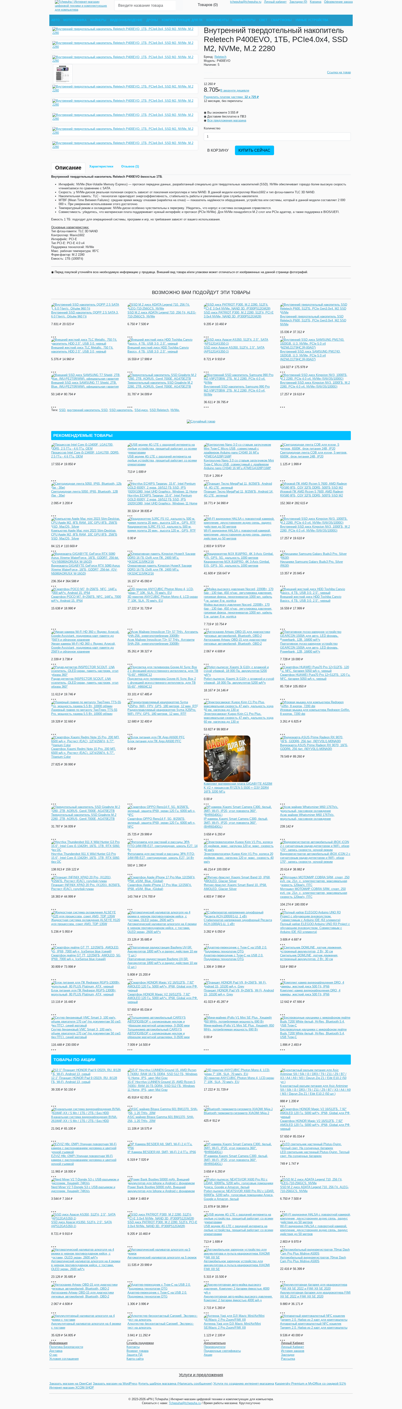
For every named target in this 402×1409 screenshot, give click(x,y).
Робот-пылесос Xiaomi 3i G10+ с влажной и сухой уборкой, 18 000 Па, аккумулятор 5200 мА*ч (239, 680)
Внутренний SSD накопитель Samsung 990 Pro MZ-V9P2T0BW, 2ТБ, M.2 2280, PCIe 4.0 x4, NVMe (237, 390)
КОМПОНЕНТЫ (217, 20)
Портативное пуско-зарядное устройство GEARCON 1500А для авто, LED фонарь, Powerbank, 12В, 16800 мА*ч (309, 647)
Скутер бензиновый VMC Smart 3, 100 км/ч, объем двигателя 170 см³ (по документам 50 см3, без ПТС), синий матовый (86, 1033)
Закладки (287, 1355)
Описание (68, 168)
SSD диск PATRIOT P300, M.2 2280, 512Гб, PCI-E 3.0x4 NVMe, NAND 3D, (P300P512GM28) (239, 314)
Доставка (55, 1351)
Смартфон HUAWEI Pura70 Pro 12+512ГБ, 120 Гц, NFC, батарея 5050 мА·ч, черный (315, 676)
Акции (208, 1355)
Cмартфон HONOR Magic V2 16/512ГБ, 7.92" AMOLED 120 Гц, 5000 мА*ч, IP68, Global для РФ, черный (162, 998)
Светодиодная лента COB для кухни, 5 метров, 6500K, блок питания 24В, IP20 (313, 454)
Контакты (133, 1347)
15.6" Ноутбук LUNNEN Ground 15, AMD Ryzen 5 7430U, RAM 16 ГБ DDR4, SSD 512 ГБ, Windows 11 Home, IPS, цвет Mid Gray (161, 1086)
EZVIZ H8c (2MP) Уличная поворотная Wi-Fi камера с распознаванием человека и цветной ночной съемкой (83, 1160)
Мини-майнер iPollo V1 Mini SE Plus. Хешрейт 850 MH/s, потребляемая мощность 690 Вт (239, 1027)
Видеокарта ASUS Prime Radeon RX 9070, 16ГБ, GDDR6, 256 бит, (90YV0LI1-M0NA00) (314, 747)
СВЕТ (263, 20)
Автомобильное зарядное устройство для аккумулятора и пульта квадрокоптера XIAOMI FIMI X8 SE (237, 1265)
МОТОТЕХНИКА (75, 20)
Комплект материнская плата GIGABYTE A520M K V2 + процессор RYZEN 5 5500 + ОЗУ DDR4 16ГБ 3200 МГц (238, 787)
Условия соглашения (64, 1358)
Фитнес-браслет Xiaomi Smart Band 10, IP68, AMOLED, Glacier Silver (235, 887)
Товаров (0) (208, 5)
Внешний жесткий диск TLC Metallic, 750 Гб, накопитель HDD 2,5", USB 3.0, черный (82, 349)
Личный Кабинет (292, 1347)
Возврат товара (137, 1351)
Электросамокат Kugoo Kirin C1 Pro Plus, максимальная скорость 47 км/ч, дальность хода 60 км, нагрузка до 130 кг (238, 717)
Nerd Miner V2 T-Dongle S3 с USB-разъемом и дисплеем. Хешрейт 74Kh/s (83, 1189)
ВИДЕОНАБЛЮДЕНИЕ (126, 20)
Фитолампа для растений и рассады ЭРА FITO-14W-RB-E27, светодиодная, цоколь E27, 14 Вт (161, 856)
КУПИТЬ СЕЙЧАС (254, 150)
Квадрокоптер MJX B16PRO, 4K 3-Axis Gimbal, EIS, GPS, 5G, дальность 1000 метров (237, 563)
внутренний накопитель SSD (87, 410)
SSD (62, 410)
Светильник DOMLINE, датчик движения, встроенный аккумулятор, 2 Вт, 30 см (309, 957)
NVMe (175, 410)
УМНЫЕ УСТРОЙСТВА (311, 20)
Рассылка (288, 1358)
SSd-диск (141, 410)
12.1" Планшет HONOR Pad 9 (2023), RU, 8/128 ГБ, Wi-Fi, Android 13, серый (84, 1080)
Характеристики (101, 166)
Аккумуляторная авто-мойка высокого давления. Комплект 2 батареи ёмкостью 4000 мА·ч (238, 1298)
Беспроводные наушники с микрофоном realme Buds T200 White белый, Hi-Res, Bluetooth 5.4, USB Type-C (313, 1033)
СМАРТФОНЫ (281, 20)
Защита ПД (134, 1355)
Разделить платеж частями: (231, 97)
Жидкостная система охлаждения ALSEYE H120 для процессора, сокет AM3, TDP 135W (85, 922)
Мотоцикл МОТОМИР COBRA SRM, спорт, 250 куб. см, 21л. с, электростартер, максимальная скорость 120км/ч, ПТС (313, 893)
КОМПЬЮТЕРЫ (243, 20)
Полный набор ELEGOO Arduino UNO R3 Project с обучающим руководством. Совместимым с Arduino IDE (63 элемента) (315, 928)
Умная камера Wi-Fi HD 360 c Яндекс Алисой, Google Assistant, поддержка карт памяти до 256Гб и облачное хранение (83, 647)
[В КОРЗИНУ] (51, 372)
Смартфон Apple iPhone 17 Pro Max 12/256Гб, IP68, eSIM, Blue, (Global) (159, 887)
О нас (53, 1355)
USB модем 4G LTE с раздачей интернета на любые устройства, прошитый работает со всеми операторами (162, 460)
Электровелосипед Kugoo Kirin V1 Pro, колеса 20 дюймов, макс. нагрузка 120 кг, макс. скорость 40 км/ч (239, 857)
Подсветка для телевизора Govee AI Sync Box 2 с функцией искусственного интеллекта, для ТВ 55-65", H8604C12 (161, 682)
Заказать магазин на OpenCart (70, 1383)
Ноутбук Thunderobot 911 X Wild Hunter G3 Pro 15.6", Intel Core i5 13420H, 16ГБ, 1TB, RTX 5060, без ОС (85, 857)
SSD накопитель (121, 410)
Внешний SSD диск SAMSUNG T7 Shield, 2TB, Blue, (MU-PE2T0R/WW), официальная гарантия (85, 384)
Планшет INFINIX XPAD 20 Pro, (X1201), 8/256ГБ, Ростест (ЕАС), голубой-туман (86, 887)
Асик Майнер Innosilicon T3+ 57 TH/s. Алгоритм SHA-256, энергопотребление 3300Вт (160, 641)
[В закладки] (206, 72)
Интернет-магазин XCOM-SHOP (71, 1387)
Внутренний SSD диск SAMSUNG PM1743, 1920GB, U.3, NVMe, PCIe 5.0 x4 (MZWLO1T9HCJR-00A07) (310, 355)
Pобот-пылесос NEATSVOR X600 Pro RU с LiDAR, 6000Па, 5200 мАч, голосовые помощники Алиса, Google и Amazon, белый (239, 1195)
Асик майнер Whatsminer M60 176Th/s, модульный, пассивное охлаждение (307, 817)
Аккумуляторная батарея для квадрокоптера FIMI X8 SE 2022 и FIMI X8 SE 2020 (315, 1294)
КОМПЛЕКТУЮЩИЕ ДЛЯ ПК (182, 20)
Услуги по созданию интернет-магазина (243, 1383)
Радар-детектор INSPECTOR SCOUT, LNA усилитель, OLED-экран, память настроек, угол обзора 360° (84, 682)
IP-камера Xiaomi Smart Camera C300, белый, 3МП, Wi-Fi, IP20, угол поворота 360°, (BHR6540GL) (236, 822)
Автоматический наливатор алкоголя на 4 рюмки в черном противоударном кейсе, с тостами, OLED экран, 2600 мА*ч (162, 928)
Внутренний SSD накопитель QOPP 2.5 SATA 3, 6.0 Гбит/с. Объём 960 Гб (85, 314)
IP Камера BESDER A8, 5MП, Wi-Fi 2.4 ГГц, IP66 (161, 1152)
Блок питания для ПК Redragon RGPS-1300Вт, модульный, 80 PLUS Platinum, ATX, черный (83, 992)
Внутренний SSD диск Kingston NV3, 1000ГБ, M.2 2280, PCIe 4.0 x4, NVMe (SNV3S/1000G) (315, 384)
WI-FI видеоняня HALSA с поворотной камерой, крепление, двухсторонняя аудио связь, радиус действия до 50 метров (237, 534)
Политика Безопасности (66, 1347)
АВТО (55, 20)
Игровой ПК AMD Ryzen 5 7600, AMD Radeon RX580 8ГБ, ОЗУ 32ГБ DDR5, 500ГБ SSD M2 (311, 493)
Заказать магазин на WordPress (115, 1383)
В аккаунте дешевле (234, 90)
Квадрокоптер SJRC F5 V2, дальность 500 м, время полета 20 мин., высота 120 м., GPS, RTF (161, 528)
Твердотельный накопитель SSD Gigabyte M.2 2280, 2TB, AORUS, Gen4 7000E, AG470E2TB (160, 384)
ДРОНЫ (152, 20)
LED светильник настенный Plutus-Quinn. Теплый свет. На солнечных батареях (314, 1154)
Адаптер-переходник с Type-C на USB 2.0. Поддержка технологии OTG (233, 957)
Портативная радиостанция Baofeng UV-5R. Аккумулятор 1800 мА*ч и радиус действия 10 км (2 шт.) (162, 963)
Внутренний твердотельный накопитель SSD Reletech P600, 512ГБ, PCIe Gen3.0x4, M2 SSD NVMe (313, 320)
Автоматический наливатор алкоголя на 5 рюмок (162, 1257)
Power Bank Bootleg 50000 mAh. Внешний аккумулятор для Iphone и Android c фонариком (161, 1189)
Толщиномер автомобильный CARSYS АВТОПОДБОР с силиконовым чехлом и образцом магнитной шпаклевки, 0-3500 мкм (158, 1033)
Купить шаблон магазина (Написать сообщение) (175, 1383)
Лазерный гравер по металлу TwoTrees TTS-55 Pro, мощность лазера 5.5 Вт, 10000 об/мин (84, 712)
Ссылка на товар (339, 72)
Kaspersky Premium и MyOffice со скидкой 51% (310, 1383)
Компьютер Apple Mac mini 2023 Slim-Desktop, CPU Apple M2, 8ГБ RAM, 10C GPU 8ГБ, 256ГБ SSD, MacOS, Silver (84, 534)
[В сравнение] (210, 72)
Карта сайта (135, 1358)
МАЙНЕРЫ (98, 20)
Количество (212, 128)
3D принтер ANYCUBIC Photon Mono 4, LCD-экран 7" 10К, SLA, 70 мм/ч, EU (162, 598)
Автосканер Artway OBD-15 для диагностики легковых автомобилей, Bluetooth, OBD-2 (235, 641)
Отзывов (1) (130, 166)
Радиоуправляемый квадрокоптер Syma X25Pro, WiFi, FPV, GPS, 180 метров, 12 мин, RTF (161, 712)
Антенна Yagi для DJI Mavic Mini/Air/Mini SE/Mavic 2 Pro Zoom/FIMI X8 (232, 1325)
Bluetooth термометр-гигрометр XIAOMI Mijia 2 (236, 1113)
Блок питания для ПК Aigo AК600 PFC (154, 741)
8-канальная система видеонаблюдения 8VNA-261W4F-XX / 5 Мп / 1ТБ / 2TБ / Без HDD (84, 1119)
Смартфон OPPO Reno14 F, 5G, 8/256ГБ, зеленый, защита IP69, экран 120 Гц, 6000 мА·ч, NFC (161, 822)
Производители (214, 1347)
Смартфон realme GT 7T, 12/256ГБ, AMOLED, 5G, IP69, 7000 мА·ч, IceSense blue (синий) (86, 957)
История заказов (292, 1351)
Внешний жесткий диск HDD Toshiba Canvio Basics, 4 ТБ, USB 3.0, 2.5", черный (158, 349)
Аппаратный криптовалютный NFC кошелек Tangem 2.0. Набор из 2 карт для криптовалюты (313, 1325)
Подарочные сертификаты (222, 1351)
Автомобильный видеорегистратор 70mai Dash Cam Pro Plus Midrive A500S (313, 1259)
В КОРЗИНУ (217, 150)
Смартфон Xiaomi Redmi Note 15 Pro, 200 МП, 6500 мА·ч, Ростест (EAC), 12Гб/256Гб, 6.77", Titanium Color (83, 752)
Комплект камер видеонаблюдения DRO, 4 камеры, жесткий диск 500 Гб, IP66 (310, 992)
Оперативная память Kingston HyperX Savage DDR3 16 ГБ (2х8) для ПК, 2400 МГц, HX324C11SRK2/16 (159, 569)
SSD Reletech (159, 410)
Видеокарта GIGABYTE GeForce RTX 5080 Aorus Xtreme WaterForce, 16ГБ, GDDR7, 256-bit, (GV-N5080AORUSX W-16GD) (85, 569)
